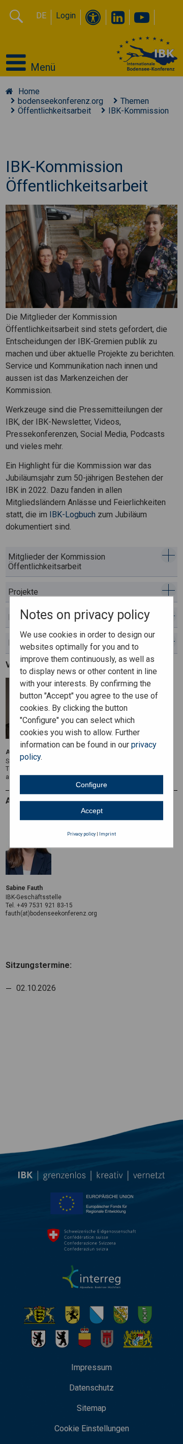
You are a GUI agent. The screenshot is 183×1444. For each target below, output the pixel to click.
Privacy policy (81, 833)
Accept (92, 810)
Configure (91, 784)
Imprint (107, 833)
